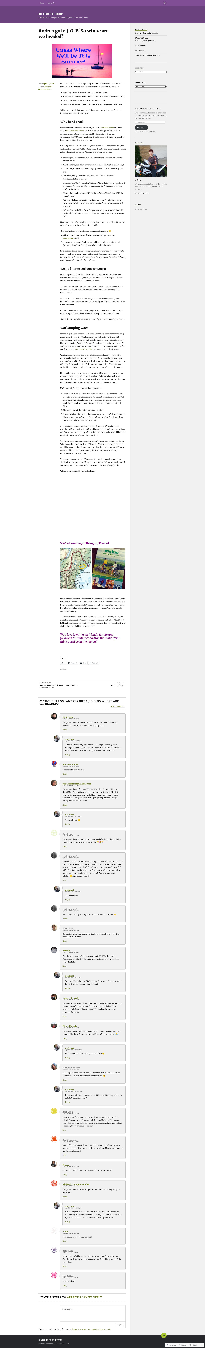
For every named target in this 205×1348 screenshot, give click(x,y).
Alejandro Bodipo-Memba (76, 1184)
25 (46, 89)
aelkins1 (48, 86)
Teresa (66, 1165)
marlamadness (70, 764)
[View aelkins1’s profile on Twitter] (138, 209)
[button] (76, 568)
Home (42, 3)
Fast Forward (140, 50)
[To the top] (164, 1335)
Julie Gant (68, 717)
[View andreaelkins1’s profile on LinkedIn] (146, 209)
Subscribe (141, 128)
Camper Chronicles (84, 349)
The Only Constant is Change (146, 33)
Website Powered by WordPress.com (54, 1344)
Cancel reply (92, 1297)
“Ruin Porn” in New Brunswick (147, 55)
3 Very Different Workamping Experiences (145, 39)
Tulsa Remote (140, 45)
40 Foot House (50, 14)
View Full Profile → (143, 193)
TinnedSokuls (70, 1026)
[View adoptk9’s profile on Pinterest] (143, 209)
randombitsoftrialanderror (77, 783)
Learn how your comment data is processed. (91, 1329)
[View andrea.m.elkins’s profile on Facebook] (136, 209)
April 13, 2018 (48, 84)
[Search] (165, 3)
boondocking (68, 238)
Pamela (66, 950)
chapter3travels (71, 998)
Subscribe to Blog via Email (148, 109)
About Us (51, 3)
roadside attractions (75, 131)
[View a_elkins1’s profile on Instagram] (141, 209)
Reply (65, 729)
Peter (65, 1231)
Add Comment (117, 706)
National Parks (107, 127)
